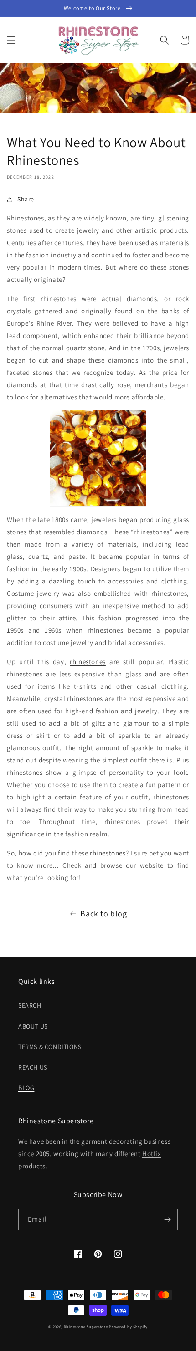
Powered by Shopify (128, 1326)
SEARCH (29, 1005)
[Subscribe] (167, 1219)
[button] (11, 40)
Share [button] (25, 199)
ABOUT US (33, 1026)
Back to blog (103, 913)
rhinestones (88, 661)
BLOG (26, 1088)
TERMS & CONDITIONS (50, 1047)
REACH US (32, 1067)
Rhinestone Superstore (86, 1326)
